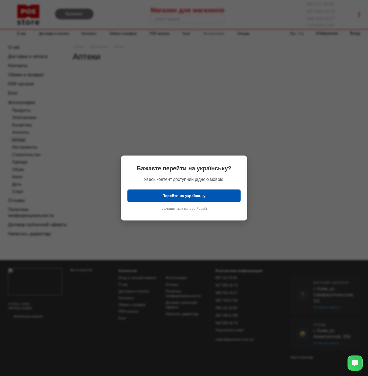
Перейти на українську (184, 196)
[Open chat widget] (355, 363)
